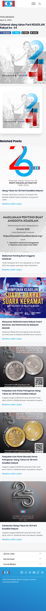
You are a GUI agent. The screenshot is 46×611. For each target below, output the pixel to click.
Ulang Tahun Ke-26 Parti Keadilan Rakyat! (22, 190)
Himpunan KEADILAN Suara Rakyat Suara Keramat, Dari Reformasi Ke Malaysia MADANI (22, 324)
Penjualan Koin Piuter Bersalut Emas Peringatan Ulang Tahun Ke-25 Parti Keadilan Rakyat (19, 459)
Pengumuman (7, 17)
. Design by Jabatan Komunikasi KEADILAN (19, 581)
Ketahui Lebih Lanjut (12, 204)
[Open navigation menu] (33, 4)
